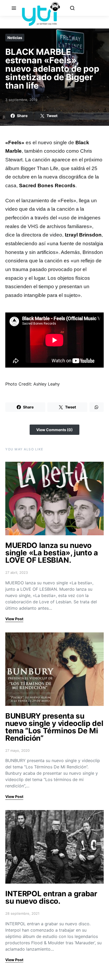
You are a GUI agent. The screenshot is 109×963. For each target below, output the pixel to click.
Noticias (14, 37)
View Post (14, 619)
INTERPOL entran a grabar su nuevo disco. (51, 897)
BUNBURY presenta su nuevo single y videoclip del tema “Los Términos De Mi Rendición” (54, 727)
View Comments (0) (54, 429)
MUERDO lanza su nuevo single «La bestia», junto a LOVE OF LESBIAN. (51, 553)
